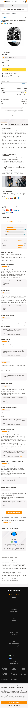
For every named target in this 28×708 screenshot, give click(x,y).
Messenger (13, 658)
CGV (14, 616)
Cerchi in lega (14, 634)
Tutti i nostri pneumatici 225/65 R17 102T (11, 115)
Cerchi (5, 5)
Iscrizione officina (14, 611)
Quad (13, 5)
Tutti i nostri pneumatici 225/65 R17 (10, 114)
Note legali (14, 613)
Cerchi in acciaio (14, 632)
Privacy (14, 620)
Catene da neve (19, 5)
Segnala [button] (4, 284)
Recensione (14, 609)
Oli (24, 5)
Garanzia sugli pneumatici (14, 605)
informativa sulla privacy (7, 573)
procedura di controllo (6, 258)
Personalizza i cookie (14, 705)
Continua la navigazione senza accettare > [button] (19, 685)
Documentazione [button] (6, 522)
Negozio (14, 639)
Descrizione (4, 124)
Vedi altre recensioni (14, 512)
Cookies (14, 622)
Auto (2, 5)
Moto (9, 5)
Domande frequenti (14, 124)
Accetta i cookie (14, 702)
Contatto (14, 661)
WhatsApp (13, 655)
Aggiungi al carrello (15, 70)
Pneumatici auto (14, 630)
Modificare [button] (25, 88)
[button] (14, 57)
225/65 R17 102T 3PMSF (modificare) (15, 9)
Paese (14, 618)
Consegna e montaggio (14, 645)
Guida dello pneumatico (14, 607)
